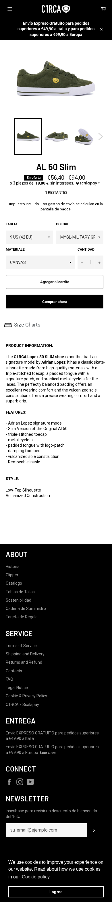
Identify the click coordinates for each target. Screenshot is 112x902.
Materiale (15, 249)
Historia (13, 566)
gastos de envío (61, 204)
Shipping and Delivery (25, 654)
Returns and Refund (24, 662)
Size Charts (27, 325)
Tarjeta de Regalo (22, 617)
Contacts (14, 671)
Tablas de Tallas (20, 592)
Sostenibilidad (18, 600)
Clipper (12, 575)
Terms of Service (21, 645)
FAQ (9, 679)
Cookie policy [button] (36, 876)
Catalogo (14, 583)
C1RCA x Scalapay (22, 704)
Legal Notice (17, 687)
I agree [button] (56, 891)
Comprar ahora (54, 302)
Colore (62, 224)
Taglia (12, 224)
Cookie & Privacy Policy (26, 696)
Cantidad (86, 249)
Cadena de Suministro (26, 608)
